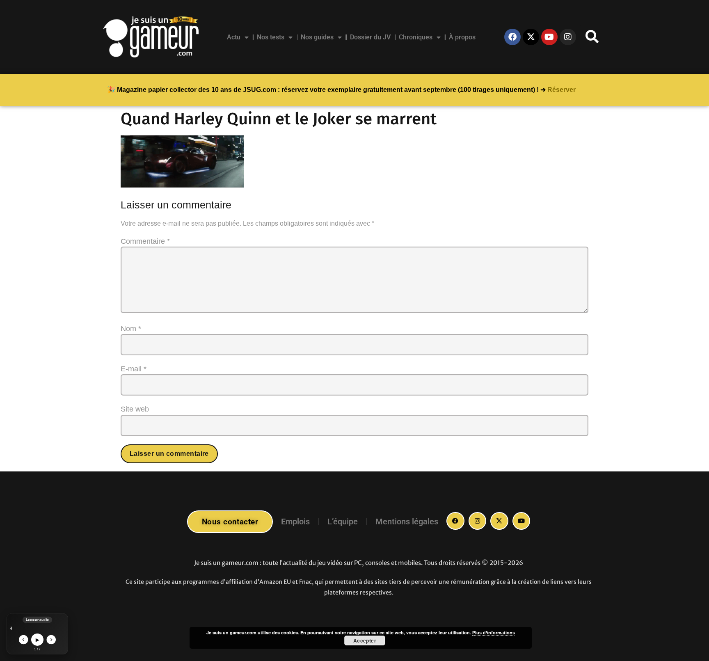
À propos (462, 37)
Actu (233, 37)
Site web (135, 409)
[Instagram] (568, 37)
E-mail (133, 369)
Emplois (295, 521)
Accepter (365, 640)
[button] (592, 37)
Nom (131, 329)
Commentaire (145, 241)
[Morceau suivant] (51, 640)
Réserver (561, 89)
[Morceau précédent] (23, 640)
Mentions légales (406, 521)
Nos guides (317, 37)
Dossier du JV (370, 37)
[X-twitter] (531, 37)
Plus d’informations (493, 632)
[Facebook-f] (455, 521)
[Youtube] (549, 37)
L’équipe (342, 521)
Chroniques (415, 37)
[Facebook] (512, 37)
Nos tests (270, 37)
